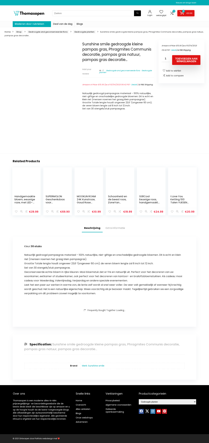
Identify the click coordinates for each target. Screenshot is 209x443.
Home (8, 31)
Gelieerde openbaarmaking (115, 410)
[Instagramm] (152, 411)
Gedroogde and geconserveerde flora (47, 31)
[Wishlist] (161, 12)
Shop (19, 31)
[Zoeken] (137, 13)
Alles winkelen (83, 409)
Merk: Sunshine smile (93, 365)
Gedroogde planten (84, 31)
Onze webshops (84, 417)
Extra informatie (115, 228)
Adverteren (82, 421)
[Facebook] (141, 411)
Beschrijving (92, 228)
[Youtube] (158, 411)
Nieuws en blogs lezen (186, 2)
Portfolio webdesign (44, 438)
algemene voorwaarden (118, 404)
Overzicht (81, 404)
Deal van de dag (62, 24)
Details (134, 84)
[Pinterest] (164, 411)
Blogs (80, 24)
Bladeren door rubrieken (29, 24)
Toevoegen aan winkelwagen (186, 60)
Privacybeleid (113, 400)
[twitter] (147, 411)
